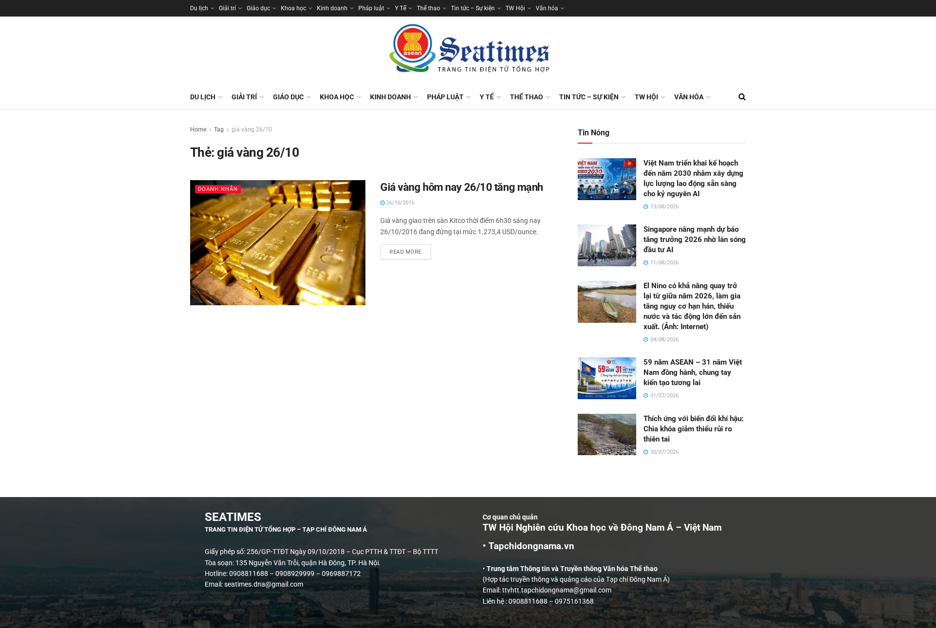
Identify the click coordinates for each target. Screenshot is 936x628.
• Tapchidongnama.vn (528, 546)
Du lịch (199, 8)
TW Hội (515, 8)
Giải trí (227, 8)
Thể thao (428, 8)
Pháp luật (371, 8)
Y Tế (400, 8)
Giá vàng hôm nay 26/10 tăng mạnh (461, 187)
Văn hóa (547, 8)
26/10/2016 (399, 203)
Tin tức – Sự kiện (473, 8)
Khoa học (293, 8)
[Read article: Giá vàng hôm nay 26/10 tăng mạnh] (278, 242)
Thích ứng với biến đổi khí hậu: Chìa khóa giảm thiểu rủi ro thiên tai (693, 428)
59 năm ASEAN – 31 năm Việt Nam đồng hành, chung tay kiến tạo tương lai (693, 372)
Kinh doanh (332, 8)
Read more (410, 249)
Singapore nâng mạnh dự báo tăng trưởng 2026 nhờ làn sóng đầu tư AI (695, 239)
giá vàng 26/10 (252, 129)
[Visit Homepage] (468, 50)
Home (198, 129)
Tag (219, 129)
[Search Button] (742, 97)
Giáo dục (258, 8)
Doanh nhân (218, 189)
